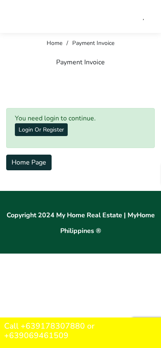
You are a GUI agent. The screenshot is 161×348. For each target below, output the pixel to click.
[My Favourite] (144, 16)
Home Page (29, 162)
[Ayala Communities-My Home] (68, 16)
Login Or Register (41, 130)
